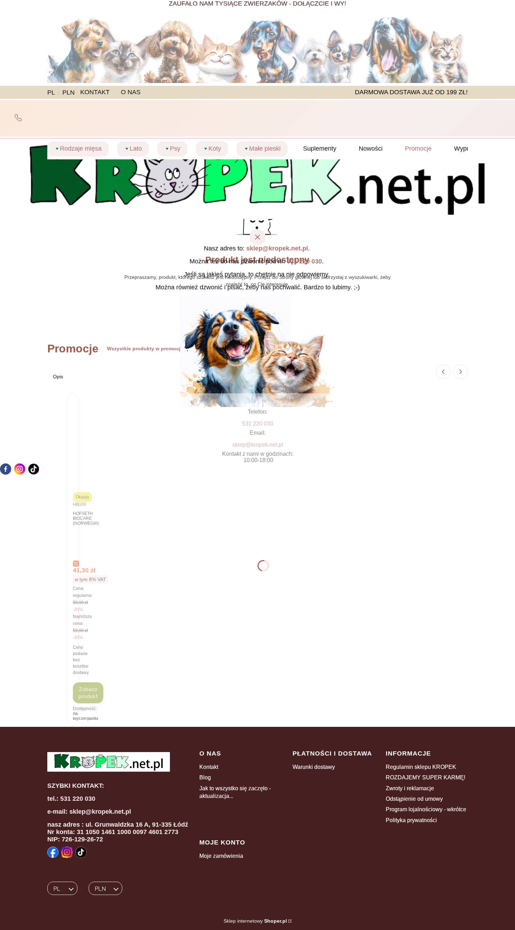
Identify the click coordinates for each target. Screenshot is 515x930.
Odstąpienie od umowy (414, 799)
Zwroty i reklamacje (410, 788)
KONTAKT (95, 92)
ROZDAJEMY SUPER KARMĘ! (425, 777)
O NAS (130, 92)
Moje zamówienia (221, 856)
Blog (205, 777)
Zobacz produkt (88, 693)
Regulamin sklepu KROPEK (421, 767)
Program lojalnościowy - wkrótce (426, 809)
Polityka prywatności (411, 820)
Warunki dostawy (314, 767)
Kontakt (208, 767)
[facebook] (5, 469)
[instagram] (19, 469)
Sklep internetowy (255, 921)
